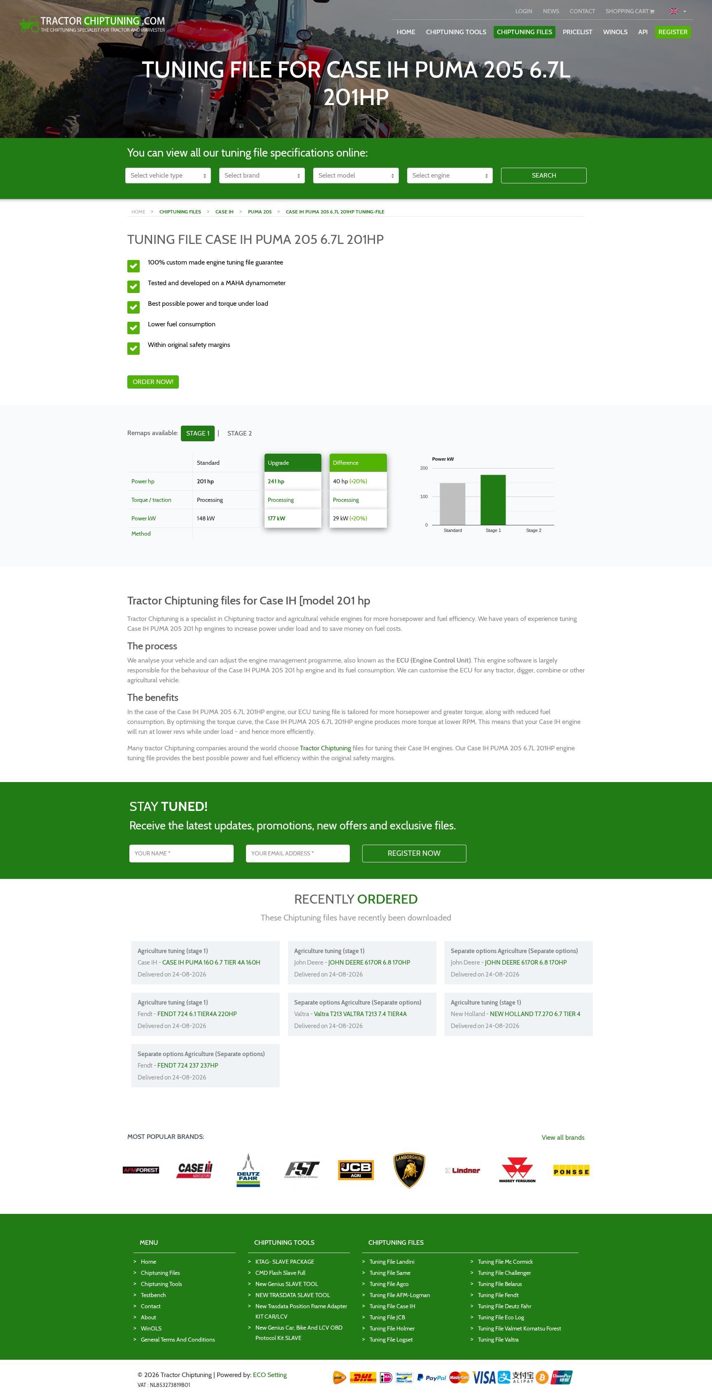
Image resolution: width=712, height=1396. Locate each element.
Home (148, 1261)
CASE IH (224, 211)
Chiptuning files (160, 1273)
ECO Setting (270, 1375)
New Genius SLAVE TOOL (286, 1284)
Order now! (153, 382)
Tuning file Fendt (498, 1295)
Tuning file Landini (392, 1261)
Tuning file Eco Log (501, 1317)
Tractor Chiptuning (325, 748)
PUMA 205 (260, 211)
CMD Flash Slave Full (280, 1273)
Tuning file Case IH (392, 1306)
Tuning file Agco (389, 1284)
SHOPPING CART (628, 11)
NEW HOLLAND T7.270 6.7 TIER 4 (535, 1014)
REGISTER (673, 32)
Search (544, 175)
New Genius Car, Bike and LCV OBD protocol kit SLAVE (298, 1333)
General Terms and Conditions (178, 1339)
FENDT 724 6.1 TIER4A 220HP (197, 1014)
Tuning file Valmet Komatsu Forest (519, 1328)
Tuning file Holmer (392, 1328)
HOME (406, 32)
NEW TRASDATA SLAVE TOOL (292, 1295)
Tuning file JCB (387, 1317)
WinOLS (615, 32)
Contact (151, 1306)
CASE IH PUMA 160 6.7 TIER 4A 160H (211, 962)
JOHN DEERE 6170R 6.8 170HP (369, 962)
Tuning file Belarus (500, 1284)
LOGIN (523, 11)
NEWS (551, 11)
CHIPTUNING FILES (524, 32)
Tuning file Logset (391, 1339)
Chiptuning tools (161, 1284)
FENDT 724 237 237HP (187, 1065)
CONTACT (582, 11)
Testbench (153, 1295)
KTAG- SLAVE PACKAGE (284, 1261)
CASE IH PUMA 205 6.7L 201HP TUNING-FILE (335, 211)
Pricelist (578, 32)
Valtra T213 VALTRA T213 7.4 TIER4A (360, 1014)
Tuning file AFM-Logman (400, 1295)
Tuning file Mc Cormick (505, 1261)
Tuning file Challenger (504, 1273)
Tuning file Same (390, 1273)
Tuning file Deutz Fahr (504, 1306)
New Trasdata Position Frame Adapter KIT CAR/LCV (301, 1311)
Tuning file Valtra (498, 1339)
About (148, 1317)
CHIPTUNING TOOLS (456, 32)
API (643, 32)
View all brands (563, 1137)
